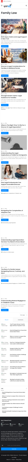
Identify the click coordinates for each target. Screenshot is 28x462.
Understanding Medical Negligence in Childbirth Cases (13, 302)
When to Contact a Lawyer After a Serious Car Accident (15, 1)
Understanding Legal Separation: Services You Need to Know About (13, 241)
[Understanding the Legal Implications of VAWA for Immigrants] (14, 142)
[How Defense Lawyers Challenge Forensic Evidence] (5, 356)
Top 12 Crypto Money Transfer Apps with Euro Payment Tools (17, 325)
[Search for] (26, 6)
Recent (6, 319)
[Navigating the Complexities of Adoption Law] (14, 200)
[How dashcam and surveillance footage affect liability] (5, 369)
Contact (13, 459)
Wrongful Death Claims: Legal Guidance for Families (11, 97)
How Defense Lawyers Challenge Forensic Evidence (18, 355)
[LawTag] (7, 5)
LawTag (14, 457)
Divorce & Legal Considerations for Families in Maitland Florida (13, 67)
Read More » (4, 46)
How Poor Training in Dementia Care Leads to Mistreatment (17, 343)
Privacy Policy (18, 459)
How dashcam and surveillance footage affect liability (17, 367)
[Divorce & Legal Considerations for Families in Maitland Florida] (14, 55)
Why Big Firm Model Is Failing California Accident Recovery (17, 380)
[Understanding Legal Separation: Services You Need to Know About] (14, 229)
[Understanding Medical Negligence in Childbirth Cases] (14, 290)
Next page (22, 315)
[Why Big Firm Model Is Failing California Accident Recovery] (5, 381)
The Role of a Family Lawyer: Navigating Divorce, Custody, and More (13, 271)
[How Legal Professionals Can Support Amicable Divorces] (14, 172)
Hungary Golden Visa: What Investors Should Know (17, 349)
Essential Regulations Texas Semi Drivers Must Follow (18, 331)
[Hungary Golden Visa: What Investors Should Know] (5, 350)
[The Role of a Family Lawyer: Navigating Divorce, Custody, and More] (14, 258)
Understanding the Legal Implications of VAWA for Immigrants (14, 154)
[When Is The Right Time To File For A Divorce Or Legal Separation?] (14, 114)
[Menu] (1, 6)
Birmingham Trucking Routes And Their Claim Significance (18, 374)
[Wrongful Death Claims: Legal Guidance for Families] (14, 85)
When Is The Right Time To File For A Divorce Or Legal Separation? (13, 126)
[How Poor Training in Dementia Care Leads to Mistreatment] (5, 344)
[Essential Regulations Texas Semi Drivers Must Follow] (5, 332)
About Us (9, 459)
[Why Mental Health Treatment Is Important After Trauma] (5, 362)
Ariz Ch (3, 35)
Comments (20, 319)
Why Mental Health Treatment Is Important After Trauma (18, 361)
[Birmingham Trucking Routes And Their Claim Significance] (5, 375)
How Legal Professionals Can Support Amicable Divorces (11, 183)
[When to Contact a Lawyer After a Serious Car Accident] (5, 338)
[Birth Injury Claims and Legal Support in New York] (14, 26)
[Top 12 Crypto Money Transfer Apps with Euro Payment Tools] (5, 326)
